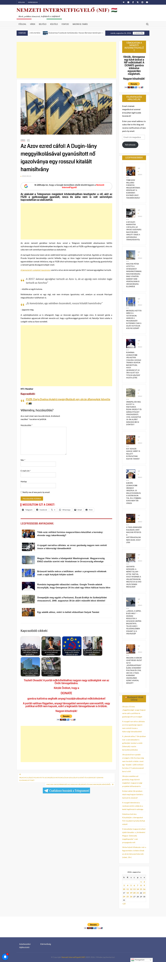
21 (138, 893)
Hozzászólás (26, 425)
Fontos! (65, 24)
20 (134, 893)
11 (127, 889)
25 (127, 896)
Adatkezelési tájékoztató (25, 946)
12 (131, 889)
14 (138, 889)
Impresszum (33, 2)
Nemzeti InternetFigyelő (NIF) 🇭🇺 (67, 9)
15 (141, 889)
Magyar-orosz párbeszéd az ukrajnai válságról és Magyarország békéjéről (78, 784)
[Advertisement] (66, 60)
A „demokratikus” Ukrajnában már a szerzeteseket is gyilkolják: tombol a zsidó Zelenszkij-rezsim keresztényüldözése (134, 743)
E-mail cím (26, 471)
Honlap (24, 481)
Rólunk (21, 2)
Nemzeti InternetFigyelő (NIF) (73, 957)
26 (131, 896)
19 (131, 893)
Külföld (54, 24)
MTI (28, 140)
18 (127, 893)
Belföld (42, 24)
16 (144, 889)
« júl (124, 903)
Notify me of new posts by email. (36, 492)
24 (124, 896)
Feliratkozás (130, 144)
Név (23, 460)
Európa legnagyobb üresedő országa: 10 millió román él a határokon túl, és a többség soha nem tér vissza (133, 493)
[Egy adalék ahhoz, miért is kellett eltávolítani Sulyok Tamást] (130, 439)
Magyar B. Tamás (80, 24)
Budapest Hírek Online (135, 699)
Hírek (32, 24)
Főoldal (22, 24)
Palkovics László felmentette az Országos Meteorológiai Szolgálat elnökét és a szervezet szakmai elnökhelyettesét (61, 779)
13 (134, 889)
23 (144, 893)
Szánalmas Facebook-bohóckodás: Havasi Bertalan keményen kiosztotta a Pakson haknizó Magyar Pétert (67, 33)
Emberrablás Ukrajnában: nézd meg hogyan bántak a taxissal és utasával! (132, 794)
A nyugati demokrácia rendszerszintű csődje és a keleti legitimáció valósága (132, 805)
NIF (139, 168)
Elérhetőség (45, 944)
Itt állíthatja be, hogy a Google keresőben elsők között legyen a (69, 186)
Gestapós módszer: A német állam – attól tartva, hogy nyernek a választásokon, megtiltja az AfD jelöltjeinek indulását (133, 577)
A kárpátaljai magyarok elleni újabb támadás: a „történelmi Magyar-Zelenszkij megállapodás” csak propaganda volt (134, 835)
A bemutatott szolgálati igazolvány (35, 270)
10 (124, 889)
